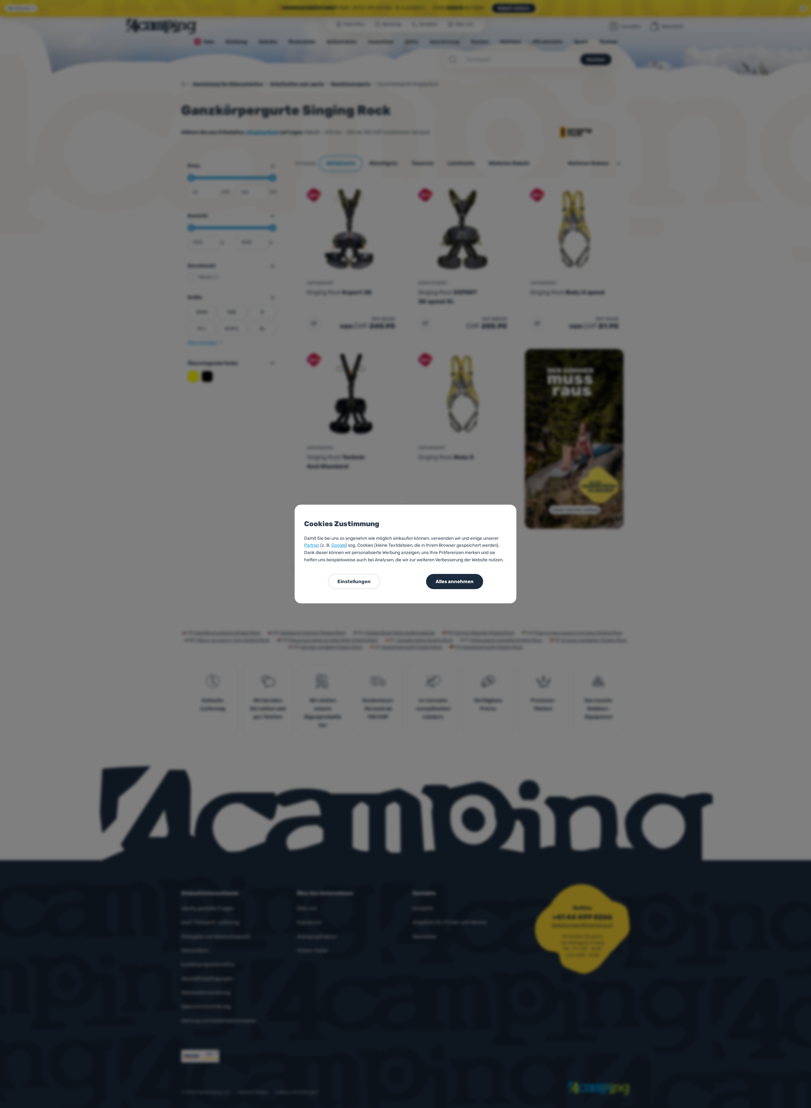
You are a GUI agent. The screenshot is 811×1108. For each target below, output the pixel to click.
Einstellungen (354, 581)
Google (338, 545)
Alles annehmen (455, 581)
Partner (311, 545)
